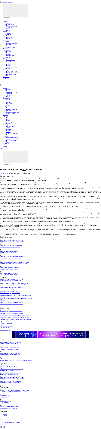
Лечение (8, 34)
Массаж (8, 35)
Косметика (9, 23)
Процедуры (9, 37)
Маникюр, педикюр (11, 26)
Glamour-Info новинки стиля (11, 428)
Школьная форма (4, 327)
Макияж (5, 48)
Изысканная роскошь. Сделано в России (11, 289)
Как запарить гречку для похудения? (10, 354)
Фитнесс (8, 28)
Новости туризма (11, 74)
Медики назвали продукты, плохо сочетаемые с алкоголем (16, 360)
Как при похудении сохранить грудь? (10, 343)
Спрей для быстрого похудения (8, 274)
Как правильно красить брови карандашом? (12, 241)
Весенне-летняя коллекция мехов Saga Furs (11, 304)
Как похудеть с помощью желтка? (9, 349)
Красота (5, 21)
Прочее (8, 30)
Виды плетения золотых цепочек (9, 408)
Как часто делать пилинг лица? (8, 366)
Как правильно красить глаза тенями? (10, 247)
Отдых (5, 70)
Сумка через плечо (5, 402)
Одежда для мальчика (6, 323)
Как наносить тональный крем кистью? (10, 370)
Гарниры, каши (10, 60)
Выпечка (8, 64)
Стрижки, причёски (11, 43)
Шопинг (8, 51)
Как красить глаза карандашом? (8, 252)
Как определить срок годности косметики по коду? (14, 263)
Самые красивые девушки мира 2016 (10, 293)
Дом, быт (5, 50)
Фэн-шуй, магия (10, 55)
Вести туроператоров (12, 71)
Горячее (8, 65)
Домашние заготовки (12, 67)
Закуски (8, 62)
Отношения (6, 77)
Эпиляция (9, 27)
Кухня (4, 58)
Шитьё (8, 54)
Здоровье (5, 31)
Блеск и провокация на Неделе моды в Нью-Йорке (13, 284)
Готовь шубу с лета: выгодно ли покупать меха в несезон (15, 319)
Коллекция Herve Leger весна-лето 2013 (10, 280)
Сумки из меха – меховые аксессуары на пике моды (14, 391)
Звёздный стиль (10, 47)
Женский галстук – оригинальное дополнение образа (14, 315)
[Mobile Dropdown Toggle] (7, 40)
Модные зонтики (4, 397)
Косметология (10, 24)
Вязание (8, 53)
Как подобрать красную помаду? (9, 269)
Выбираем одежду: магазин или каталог (11, 311)
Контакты (5, 415)
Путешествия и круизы (12, 72)
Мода (7, 41)
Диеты (8, 33)
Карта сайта (6, 416)
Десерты (8, 61)
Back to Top (3, 426)
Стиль (4, 40)
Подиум (8, 44)
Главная (5, 414)
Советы (5, 79)
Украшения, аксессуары (12, 45)
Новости (5, 78)
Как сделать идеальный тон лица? (9, 374)
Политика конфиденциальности (11, 422)
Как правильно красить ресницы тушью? (11, 258)
